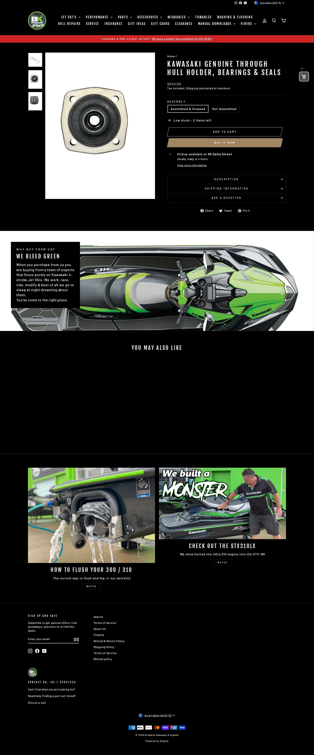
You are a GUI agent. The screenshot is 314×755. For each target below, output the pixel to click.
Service (92, 24)
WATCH (91, 586)
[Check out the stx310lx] (222, 503)
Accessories (148, 17)
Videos (247, 24)
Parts (123, 17)
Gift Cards (160, 24)
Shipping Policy (104, 647)
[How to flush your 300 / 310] (91, 515)
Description (226, 179)
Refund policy (103, 659)
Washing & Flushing (235, 17)
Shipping (192, 88)
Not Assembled (224, 109)
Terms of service (105, 622)
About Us (100, 628)
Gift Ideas (137, 24)
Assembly (176, 101)
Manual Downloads (215, 24)
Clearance (183, 24)
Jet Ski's (69, 17)
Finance (99, 634)
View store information (192, 165)
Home (171, 56)
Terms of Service (105, 653)
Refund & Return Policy (109, 641)
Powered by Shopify (157, 741)
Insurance (113, 24)
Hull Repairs (69, 24)
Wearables (177, 17)
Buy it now (224, 142)
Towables (203, 17)
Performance (98, 17)
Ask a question (226, 197)
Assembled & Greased (188, 109)
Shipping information (226, 188)
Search (98, 616)
